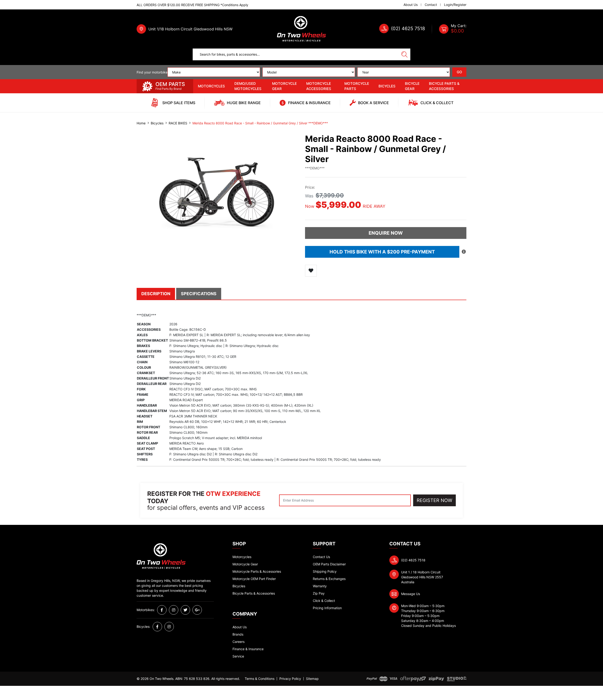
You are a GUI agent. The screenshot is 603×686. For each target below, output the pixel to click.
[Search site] (404, 54)
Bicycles (387, 86)
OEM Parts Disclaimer (329, 564)
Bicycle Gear (412, 86)
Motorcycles (211, 86)
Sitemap (312, 678)
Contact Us (321, 557)
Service (238, 656)
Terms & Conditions (259, 678)
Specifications (198, 293)
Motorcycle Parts (356, 86)
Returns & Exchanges (329, 579)
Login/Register (455, 4)
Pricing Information (327, 608)
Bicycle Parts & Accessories (444, 86)
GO (459, 72)
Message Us (410, 594)
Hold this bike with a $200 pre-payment (382, 252)
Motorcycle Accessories (318, 86)
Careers (238, 642)
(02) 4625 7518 (408, 28)
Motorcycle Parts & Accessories (256, 571)
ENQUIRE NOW (386, 233)
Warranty (320, 586)
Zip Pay (319, 593)
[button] (311, 271)
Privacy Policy (290, 678)
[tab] (156, 294)
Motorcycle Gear (284, 86)
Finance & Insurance (248, 649)
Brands (237, 634)
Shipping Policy (325, 571)
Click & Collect (324, 601)
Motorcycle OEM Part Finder (254, 579)
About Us (410, 4)
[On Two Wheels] (301, 29)
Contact (431, 4)
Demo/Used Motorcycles (247, 86)
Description (155, 293)
